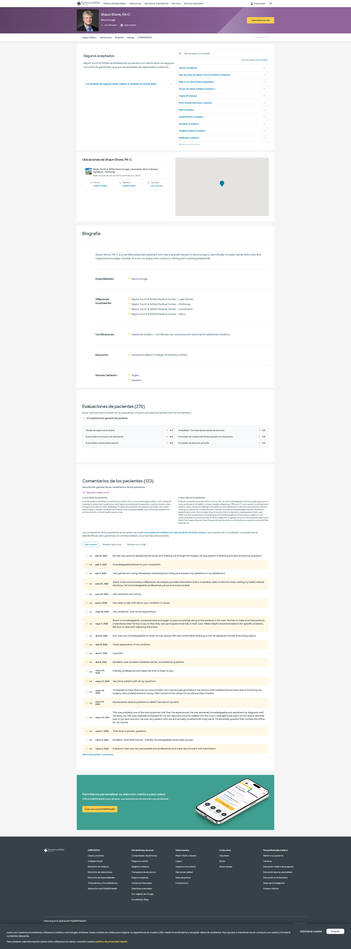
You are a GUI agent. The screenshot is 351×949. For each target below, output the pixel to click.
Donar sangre (225, 866)
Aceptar (335, 931)
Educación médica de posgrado (278, 866)
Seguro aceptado (140, 877)
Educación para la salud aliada (277, 872)
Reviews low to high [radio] (136, 544)
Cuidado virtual (95, 861)
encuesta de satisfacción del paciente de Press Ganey (175, 532)
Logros (179, 861)
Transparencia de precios (144, 872)
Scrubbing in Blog (140, 899)
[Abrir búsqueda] (271, 3)
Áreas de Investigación (274, 883)
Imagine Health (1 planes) (192, 131)
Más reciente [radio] (91, 544)
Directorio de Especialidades (101, 877)
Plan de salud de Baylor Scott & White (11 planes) (204, 75)
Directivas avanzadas (142, 888)
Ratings (130, 37)
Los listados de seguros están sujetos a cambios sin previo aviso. (121, 84)
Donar (222, 861)
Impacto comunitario (186, 866)
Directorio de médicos (98, 866)
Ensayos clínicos (271, 888)
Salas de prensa (183, 877)
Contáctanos (182, 883)
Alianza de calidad (184, 872)
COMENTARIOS (144, 37)
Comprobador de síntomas (144, 855)
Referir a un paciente (273, 855)
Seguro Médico (89, 37)
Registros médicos (140, 866)
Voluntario (224, 855)
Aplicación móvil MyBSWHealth (102, 888)
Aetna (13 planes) (188, 68)
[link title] (88, 3)
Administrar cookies (311, 931)
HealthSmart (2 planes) (191, 117)
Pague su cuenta (140, 861)
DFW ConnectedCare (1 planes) (195, 103)
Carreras (267, 861)
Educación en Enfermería (275, 877)
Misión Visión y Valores (186, 855)
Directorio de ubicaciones (100, 872)
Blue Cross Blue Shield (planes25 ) (196, 82)
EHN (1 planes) (186, 110)
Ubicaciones (106, 37)
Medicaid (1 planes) (189, 138)
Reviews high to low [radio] (112, 544)
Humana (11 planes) (189, 124)
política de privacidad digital (111, 941)
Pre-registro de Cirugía (142, 894)
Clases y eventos (96, 855)
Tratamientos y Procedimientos (103, 883)
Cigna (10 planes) (188, 96)
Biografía (119, 37)
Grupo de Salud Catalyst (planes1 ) (197, 89)
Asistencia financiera (142, 883)
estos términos (261, 60)
